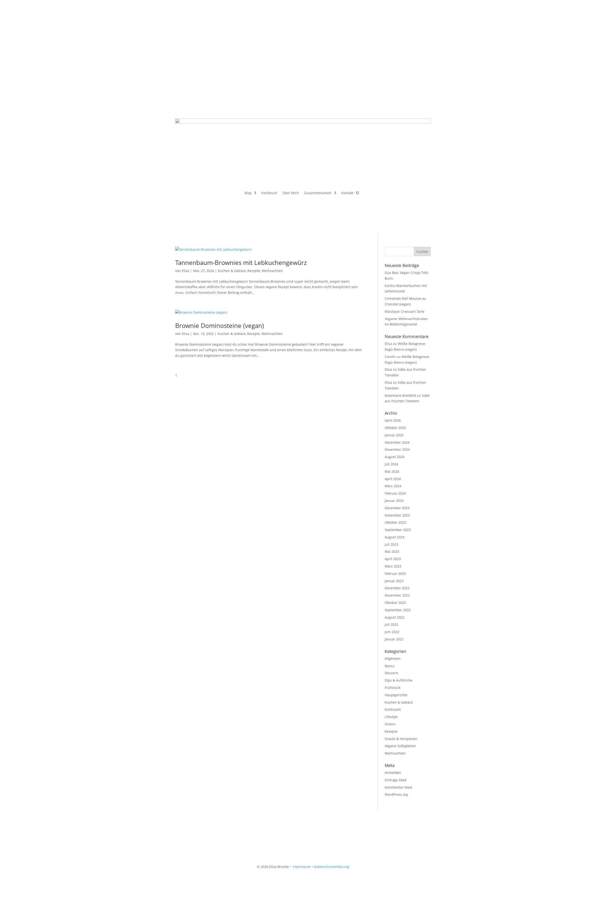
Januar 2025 (394, 435)
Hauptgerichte (396, 695)
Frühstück (392, 687)
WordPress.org (396, 794)
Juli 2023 (391, 544)
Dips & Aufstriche (398, 680)
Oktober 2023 (395, 522)
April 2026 (393, 420)
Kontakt (347, 193)
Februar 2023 (395, 573)
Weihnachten (272, 270)
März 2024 (393, 486)
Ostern (390, 724)
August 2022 (394, 617)
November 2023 (397, 515)
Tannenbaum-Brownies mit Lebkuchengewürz (241, 262)
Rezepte (253, 270)
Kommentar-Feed (398, 787)
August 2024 (394, 457)
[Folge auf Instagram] (188, 40)
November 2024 (397, 449)
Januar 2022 (394, 639)
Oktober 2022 (395, 602)
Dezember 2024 (397, 442)
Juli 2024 (391, 464)
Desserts (391, 673)
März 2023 (393, 566)
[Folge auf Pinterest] (198, 40)
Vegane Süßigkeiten (400, 746)
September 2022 (398, 610)
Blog (248, 193)
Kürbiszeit (393, 709)
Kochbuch (269, 193)
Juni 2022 (392, 631)
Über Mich (290, 193)
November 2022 (397, 595)
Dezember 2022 (397, 588)
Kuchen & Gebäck (232, 270)
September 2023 (398, 529)
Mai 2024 (392, 471)
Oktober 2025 (395, 427)
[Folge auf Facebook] (179, 40)
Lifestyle (391, 716)
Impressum (302, 866)
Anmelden (393, 772)
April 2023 (393, 559)
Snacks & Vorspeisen (401, 738)
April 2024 (393, 479)
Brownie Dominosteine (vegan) (219, 325)
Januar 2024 (394, 500)
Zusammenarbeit (317, 193)
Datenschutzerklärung (331, 866)
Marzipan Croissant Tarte (404, 311)
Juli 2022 (391, 624)
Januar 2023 (394, 581)
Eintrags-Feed (395, 780)
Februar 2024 (395, 493)
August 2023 (394, 537)
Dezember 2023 (397, 508)
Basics (390, 666)
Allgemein (393, 658)
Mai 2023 (392, 551)
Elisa (185, 270)
